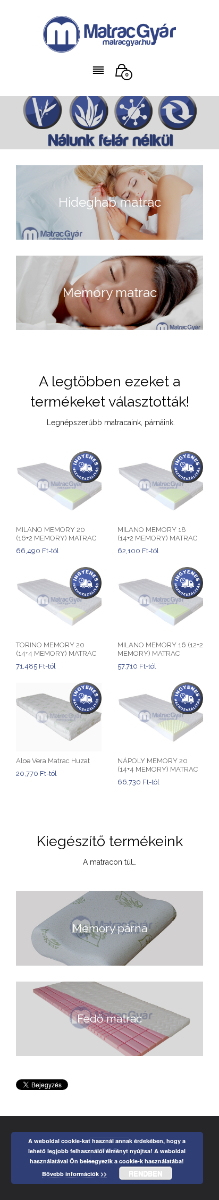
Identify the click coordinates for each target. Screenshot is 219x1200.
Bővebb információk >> (74, 1174)
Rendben (145, 1173)
